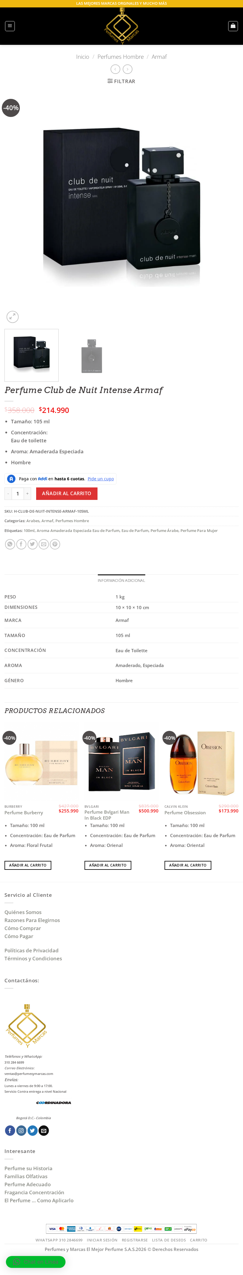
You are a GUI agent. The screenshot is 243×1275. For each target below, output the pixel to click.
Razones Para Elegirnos (33, 920)
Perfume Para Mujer (199, 530)
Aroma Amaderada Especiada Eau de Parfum (78, 530)
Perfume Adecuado (28, 1184)
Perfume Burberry (23, 812)
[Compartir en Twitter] (33, 544)
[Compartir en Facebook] (21, 544)
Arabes (32, 520)
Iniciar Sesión (102, 1240)
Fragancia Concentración (34, 1192)
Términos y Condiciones (33, 958)
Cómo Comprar (23, 928)
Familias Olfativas (25, 1176)
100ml (29, 530)
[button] (10, 26)
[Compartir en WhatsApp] (10, 544)
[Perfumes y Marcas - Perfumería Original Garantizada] (121, 26)
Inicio (82, 57)
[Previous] (16, 207)
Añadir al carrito (66, 493)
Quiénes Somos (24, 912)
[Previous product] (127, 69)
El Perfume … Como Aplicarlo (38, 1200)
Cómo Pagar (18, 936)
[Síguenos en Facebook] (10, 1130)
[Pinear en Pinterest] (55, 544)
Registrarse (135, 1240)
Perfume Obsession (185, 812)
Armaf (159, 57)
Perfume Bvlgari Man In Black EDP (107, 815)
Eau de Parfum (135, 530)
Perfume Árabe (164, 530)
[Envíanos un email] (44, 1130)
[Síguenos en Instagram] (21, 1130)
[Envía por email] (44, 544)
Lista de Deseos (169, 1240)
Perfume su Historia (28, 1168)
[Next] (226, 207)
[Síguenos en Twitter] (33, 1130)
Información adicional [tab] (121, 580)
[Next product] (115, 69)
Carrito (198, 1240)
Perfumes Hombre (120, 57)
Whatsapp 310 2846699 (59, 1240)
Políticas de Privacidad (31, 950)
